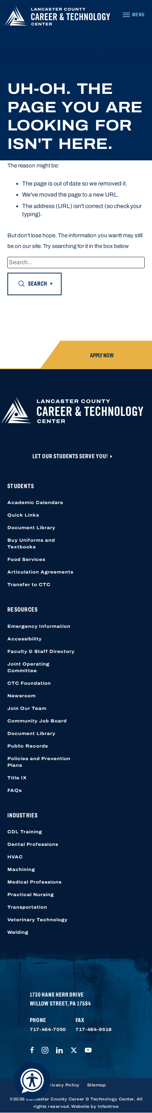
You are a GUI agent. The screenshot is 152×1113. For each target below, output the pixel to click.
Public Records (27, 746)
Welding (17, 932)
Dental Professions (32, 844)
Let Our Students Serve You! (70, 456)
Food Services (26, 559)
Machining (21, 869)
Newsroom (21, 695)
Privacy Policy (63, 1085)
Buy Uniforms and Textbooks (31, 543)
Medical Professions (34, 882)
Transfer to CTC (29, 584)
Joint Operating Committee (28, 667)
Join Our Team (26, 708)
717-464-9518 (94, 1029)
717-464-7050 (48, 1029)
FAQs (14, 790)
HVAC (15, 857)
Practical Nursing (30, 894)
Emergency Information (38, 626)
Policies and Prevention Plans (38, 762)
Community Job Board (37, 721)
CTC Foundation (29, 683)
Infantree (108, 1106)
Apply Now (102, 355)
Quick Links (23, 515)
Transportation (27, 907)
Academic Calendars (35, 502)
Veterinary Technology (37, 919)
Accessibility (24, 638)
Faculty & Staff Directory (41, 651)
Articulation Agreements (40, 572)
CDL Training (24, 831)
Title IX (17, 777)
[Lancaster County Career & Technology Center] (57, 17)
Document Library (31, 527)
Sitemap (96, 1085)
